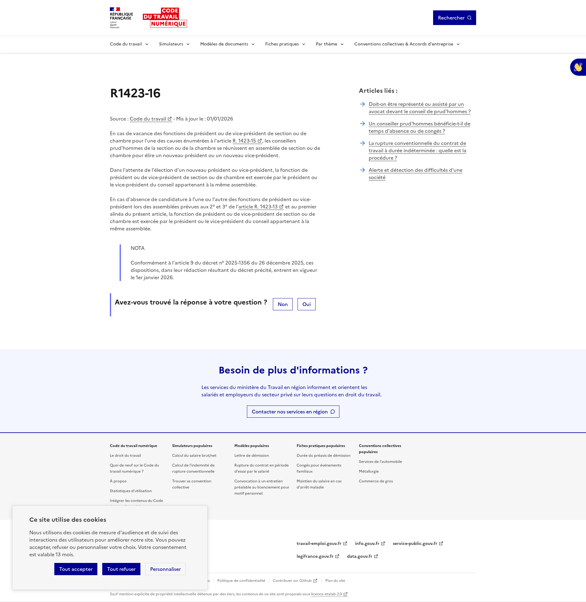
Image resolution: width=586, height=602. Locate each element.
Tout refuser (121, 569)
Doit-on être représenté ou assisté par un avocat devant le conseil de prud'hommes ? (420, 107)
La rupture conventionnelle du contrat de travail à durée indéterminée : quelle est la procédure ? (417, 150)
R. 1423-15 (244, 140)
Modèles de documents (224, 44)
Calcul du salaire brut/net (194, 455)
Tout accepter (75, 569)
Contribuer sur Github (292, 580)
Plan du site (335, 580)
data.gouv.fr (359, 556)
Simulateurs (171, 44)
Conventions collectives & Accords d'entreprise (403, 44)
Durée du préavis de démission (323, 455)
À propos (118, 481)
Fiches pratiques (282, 44)
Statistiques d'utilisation (131, 491)
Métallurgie (369, 471)
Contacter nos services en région (290, 411)
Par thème (326, 44)
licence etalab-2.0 (326, 594)
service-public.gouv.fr (415, 543)
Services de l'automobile (380, 461)
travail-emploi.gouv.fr (319, 543)
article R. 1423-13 (258, 206)
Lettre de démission (251, 455)
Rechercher (451, 17)
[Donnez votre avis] (578, 67)
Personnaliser (165, 569)
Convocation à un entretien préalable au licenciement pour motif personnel (261, 487)
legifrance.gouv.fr (315, 556)
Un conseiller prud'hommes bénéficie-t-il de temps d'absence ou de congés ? (419, 127)
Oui (306, 304)
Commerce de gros (376, 481)
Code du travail (126, 44)
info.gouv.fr (367, 543)
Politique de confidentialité (241, 580)
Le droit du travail (125, 455)
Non (283, 304)
